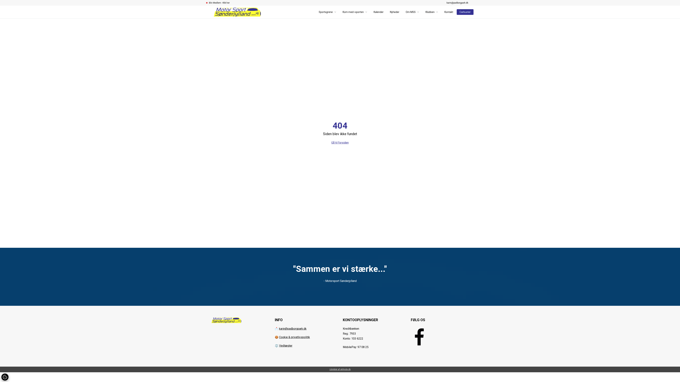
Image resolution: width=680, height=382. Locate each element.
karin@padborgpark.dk (457, 3)
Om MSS (411, 12)
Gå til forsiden (340, 142)
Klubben (430, 12)
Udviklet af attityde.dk (340, 369)
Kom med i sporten (353, 12)
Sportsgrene (326, 12)
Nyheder (394, 12)
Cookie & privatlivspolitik (294, 337)
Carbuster (465, 12)
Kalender (379, 12)
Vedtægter (285, 345)
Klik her (226, 3)
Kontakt (448, 12)
